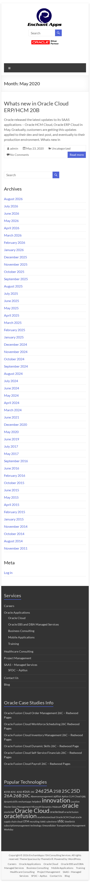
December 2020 (15, 424)
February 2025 (14, 330)
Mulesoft (57, 806)
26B (17, 795)
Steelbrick (70, 821)
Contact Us (11, 678)
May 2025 (11, 308)
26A (8, 795)
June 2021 (11, 417)
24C (33, 791)
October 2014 (14, 534)
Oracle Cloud (17, 618)
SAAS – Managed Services (20, 664)
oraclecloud (57, 812)
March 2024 (13, 410)
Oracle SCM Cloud (65, 817)
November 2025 (15, 264)
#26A (26, 791)
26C (26, 795)
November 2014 (15, 526)
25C (66, 791)
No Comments (19, 154)
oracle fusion (71, 812)
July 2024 (11, 381)
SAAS (43, 821)
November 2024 (15, 352)
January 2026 (14, 250)
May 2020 (11, 432)
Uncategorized (61, 148)
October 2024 (14, 359)
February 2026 (14, 242)
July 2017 (11, 446)
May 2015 (11, 497)
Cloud (78, 796)
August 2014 (13, 541)
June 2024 (11, 388)
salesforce (51, 821)
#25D (19, 791)
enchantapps (24, 801)
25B (57, 791)
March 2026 (13, 235)
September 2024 (16, 366)
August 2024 (13, 373)
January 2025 (14, 337)
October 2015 (14, 483)
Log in (8, 573)
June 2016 (11, 468)
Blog (7, 684)
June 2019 (11, 439)
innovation (56, 800)
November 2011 (15, 548)
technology (36, 825)
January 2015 (14, 519)
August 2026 (13, 199)
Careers (9, 606)
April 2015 (11, 505)
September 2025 (16, 279)
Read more (77, 154)
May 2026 (11, 221)
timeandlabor (49, 825)
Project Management (17, 658)
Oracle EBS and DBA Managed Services (33, 624)
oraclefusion (20, 815)
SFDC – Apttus (17, 670)
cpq (83, 796)
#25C (13, 791)
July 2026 (11, 206)
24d (39, 791)
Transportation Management (71, 825)
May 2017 (11, 454)
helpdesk (36, 801)
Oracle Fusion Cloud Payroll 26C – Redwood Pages (37, 763)
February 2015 (14, 512)
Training (13, 643)
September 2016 (16, 461)
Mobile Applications (21, 637)
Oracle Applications (17, 612)
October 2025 (14, 272)
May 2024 (11, 395)
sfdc (60, 821)
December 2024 (15, 344)
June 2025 (11, 301)
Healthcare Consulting (18, 651)
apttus (57, 796)
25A (48, 791)
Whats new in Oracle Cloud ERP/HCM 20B (36, 106)
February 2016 (14, 475)
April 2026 (11, 228)
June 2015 (11, 490)
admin (14, 148)
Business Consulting (21, 631)
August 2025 (13, 286)
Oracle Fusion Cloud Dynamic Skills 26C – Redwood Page (41, 746)
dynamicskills (11, 801)
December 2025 (15, 257)
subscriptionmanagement (17, 825)
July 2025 (11, 293)
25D (75, 791)
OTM (26, 821)
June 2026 (11, 213)
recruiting (35, 821)
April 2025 (11, 315)
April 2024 (11, 403)
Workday (8, 829)
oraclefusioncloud (46, 817)
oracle (70, 805)
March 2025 (13, 322)
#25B (7, 791)
